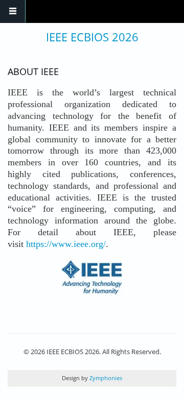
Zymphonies (105, 378)
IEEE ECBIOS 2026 (92, 36)
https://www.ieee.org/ (66, 244)
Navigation (13, 11)
